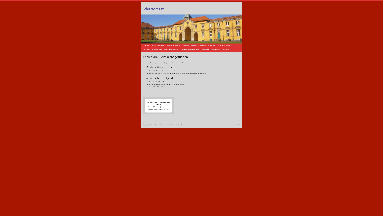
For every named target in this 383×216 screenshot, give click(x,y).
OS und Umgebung (158, 45)
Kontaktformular (216, 49)
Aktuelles (146, 45)
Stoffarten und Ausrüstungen (190, 49)
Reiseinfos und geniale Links (153, 49)
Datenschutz (205, 49)
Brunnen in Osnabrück (225, 45)
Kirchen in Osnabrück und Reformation (203, 45)
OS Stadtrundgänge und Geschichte (177, 45)
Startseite (162, 87)
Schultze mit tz (153, 9)
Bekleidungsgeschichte (171, 49)
